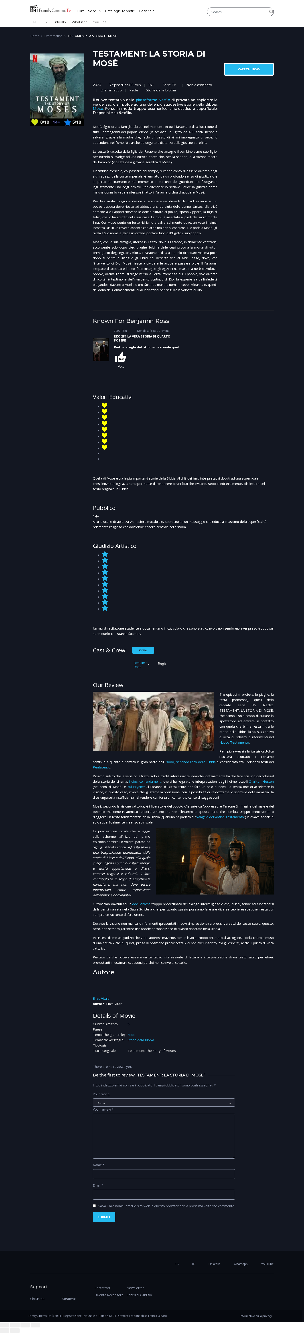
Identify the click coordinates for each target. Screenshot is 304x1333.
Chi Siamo (37, 1298)
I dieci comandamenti (145, 781)
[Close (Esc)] (4, 1325)
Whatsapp (79, 22)
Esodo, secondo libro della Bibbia (190, 762)
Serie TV (94, 11)
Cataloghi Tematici (120, 11)
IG (45, 22)
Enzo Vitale (101, 998)
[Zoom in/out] (35, 1325)
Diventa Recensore (109, 1295)
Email (98, 1185)
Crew (143, 650)
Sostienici (69, 1298)
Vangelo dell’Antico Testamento (220, 817)
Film (80, 11)
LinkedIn (59, 22)
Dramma (163, 331)
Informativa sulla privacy (256, 1316)
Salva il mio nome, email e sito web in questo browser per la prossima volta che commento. (166, 1206)
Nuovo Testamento (234, 742)
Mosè (98, 109)
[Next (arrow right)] (15, 1330)
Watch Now (249, 69)
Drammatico (53, 36)
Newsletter (135, 1288)
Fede (131, 1034)
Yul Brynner (136, 786)
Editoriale (147, 11)
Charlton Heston (261, 781)
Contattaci (102, 1288)
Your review (103, 1109)
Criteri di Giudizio (139, 1295)
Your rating (101, 1094)
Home (34, 36)
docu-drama (141, 904)
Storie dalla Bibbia (141, 1040)
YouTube (100, 22)
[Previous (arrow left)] (4, 1330)
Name (98, 1165)
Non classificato (199, 85)
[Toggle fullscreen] (25, 1325)
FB (35, 22)
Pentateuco (101, 767)
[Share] (15, 1325)
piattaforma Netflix (153, 100)
